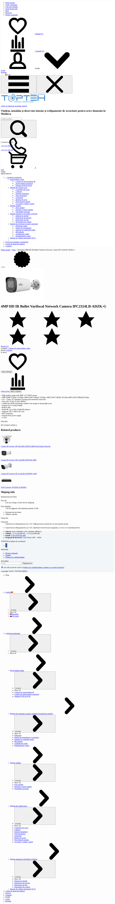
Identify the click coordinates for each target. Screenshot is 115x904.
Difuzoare (17, 735)
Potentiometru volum (23, 236)
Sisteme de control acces (18, 188)
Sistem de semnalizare (23, 228)
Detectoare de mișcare (23, 218)
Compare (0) (39, 51)
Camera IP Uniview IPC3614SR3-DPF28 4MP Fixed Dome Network (26, 446)
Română (15, 614)
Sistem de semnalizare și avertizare (26, 737)
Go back (13, 610)
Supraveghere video (17, 179)
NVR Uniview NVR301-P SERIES (14, 487)
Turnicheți (19, 198)
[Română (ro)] (6, 74)
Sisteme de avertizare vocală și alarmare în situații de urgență (31, 714)
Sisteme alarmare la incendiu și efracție (23, 214)
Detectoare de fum (22, 220)
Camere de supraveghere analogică (26, 694)
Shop (14, 250)
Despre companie (11, 15)
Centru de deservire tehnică (15, 244)
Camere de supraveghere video (19, 348)
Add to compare (15, 391)
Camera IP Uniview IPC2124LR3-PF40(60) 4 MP (19, 474)
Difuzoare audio (21, 226)
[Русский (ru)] (9, 74)
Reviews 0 (4, 346)
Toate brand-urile (11, 9)
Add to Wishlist (7, 372)
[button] (6, 174)
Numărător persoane (23, 212)
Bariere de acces (21, 200)
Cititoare (19, 192)
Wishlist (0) (39, 34)
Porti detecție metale (21, 840)
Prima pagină (10, 3)
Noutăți (8, 555)
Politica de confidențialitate (14, 557)
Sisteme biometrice (22, 194)
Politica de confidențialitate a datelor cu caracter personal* (43, 567)
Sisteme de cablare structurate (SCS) (23, 238)
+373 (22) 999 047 (7, 146)
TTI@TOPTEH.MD (18, 535)
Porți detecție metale (23, 202)
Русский (15, 616)
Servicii (8, 893)
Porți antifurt (20, 208)
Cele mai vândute (11, 7)
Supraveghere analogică (24, 183)
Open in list (5, 391)
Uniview (9, 350)
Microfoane (20, 232)
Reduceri (8, 13)
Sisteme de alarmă (22, 216)
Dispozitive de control (23, 222)
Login (3, 70)
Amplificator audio (22, 234)
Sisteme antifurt (15, 206)
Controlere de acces (23, 190)
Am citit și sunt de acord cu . (34, 567)
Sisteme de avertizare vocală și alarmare (24, 224)
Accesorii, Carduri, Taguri (25, 204)
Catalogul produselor (14, 177)
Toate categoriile (11, 5)
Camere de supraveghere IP (25, 181)
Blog (7, 11)
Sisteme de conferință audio (25, 230)
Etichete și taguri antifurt (24, 210)
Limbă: (8, 592)
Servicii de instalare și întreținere (16, 242)
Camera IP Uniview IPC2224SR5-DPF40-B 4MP (18, 460)
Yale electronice (21, 196)
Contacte (8, 246)
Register (4, 72)
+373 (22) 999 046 (7, 150)
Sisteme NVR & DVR (24, 186)
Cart (2, 170)
